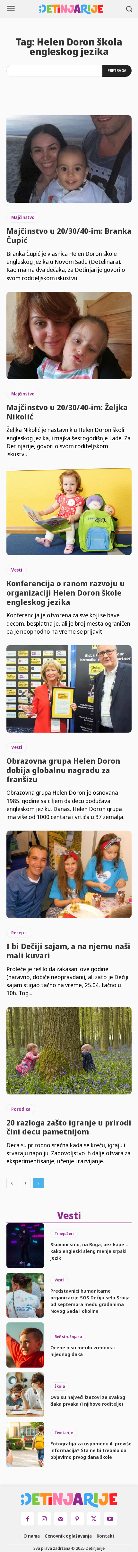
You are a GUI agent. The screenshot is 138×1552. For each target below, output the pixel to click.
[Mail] (60, 1518)
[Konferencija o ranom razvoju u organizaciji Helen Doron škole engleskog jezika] (69, 511)
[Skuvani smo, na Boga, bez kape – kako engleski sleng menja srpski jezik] (25, 1245)
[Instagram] (44, 1518)
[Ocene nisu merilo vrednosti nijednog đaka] (25, 1344)
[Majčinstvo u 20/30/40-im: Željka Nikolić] (69, 335)
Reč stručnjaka (68, 1336)
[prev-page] (11, 1183)
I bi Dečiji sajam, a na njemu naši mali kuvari (68, 951)
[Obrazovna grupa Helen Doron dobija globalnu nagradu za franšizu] (69, 689)
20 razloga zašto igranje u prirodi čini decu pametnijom (68, 1127)
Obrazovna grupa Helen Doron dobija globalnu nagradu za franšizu (63, 769)
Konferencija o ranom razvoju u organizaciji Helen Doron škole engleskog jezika (65, 592)
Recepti (19, 933)
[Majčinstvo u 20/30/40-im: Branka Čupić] (69, 159)
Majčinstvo (23, 217)
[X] (93, 1518)
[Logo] (71, 9)
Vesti (16, 570)
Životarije (64, 1432)
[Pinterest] (77, 1518)
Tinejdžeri (64, 1233)
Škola (60, 1386)
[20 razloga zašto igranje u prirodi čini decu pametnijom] (69, 1050)
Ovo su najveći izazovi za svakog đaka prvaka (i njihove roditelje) (87, 1400)
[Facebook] (27, 1518)
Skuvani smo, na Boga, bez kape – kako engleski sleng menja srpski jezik (89, 1251)
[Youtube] (110, 1518)
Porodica (20, 1109)
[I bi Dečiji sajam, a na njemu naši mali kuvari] (69, 874)
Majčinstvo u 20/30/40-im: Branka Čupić (69, 235)
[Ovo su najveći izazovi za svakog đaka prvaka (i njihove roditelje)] (25, 1394)
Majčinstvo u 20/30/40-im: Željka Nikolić (67, 412)
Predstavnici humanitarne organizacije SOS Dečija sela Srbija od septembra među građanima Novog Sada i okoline (90, 1301)
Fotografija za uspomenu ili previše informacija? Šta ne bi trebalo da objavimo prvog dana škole (91, 1450)
